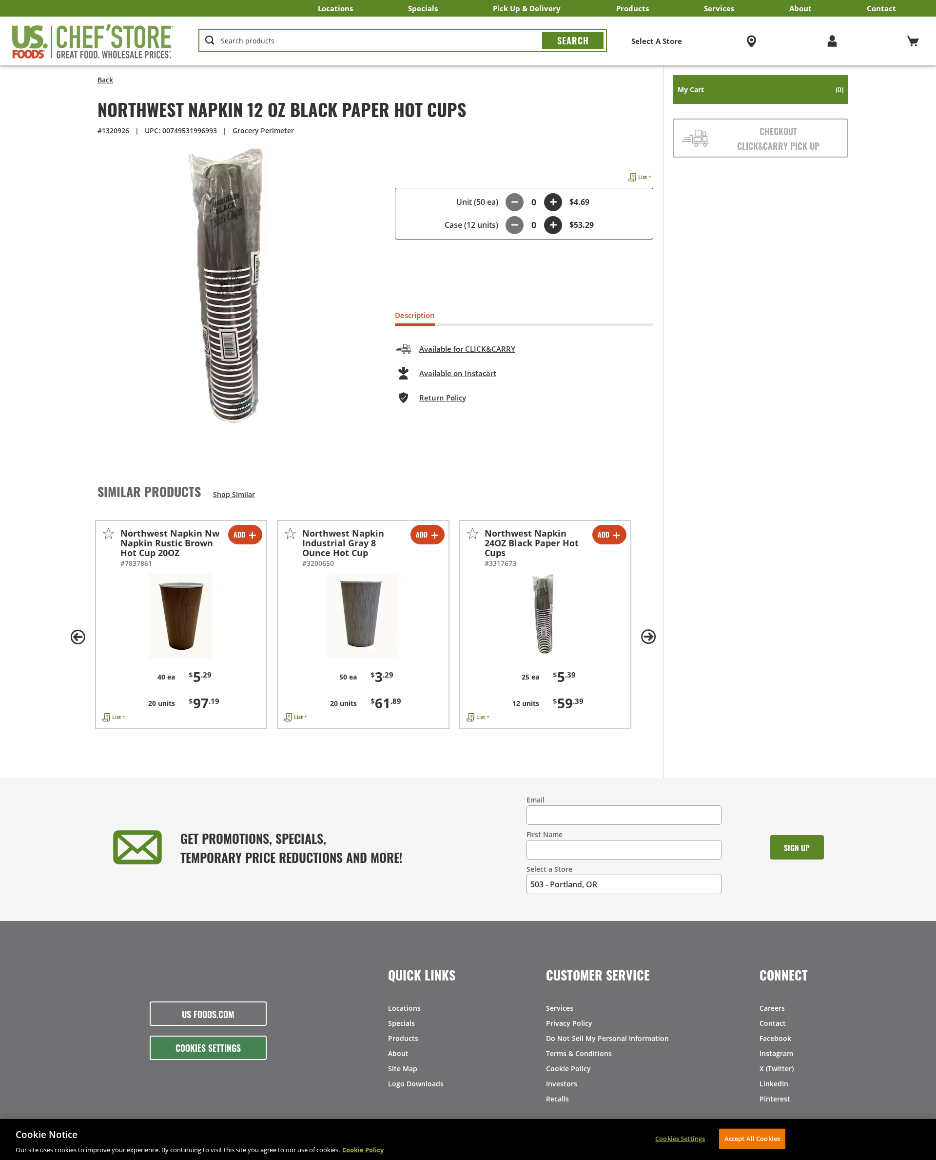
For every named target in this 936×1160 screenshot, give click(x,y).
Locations (335, 8)
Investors (561, 1083)
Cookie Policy (568, 1068)
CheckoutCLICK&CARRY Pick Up (778, 138)
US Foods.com (208, 1013)
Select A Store (656, 41)
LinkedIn (774, 1083)
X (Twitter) (777, 1068)
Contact (881, 8)
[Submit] (573, 40)
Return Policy (442, 397)
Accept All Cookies (752, 1138)
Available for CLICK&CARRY (467, 349)
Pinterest (775, 1098)
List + (644, 176)
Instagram (776, 1053)
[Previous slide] (78, 637)
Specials (423, 8)
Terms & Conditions (579, 1053)
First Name (544, 834)
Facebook (775, 1038)
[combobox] (402, 41)
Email (535, 799)
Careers (772, 1008)
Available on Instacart (457, 373)
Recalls (557, 1098)
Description (415, 315)
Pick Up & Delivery (527, 8)
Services (719, 8)
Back (105, 79)
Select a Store (549, 869)
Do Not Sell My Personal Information (607, 1038)
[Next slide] (648, 637)
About (800, 8)
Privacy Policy (569, 1023)
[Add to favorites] (108, 533)
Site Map (402, 1068)
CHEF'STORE (93, 41)
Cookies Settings (208, 1047)
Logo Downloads (416, 1083)
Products (632, 8)
